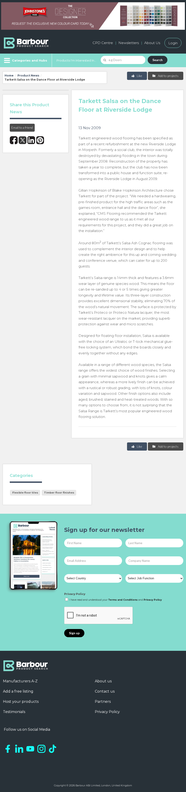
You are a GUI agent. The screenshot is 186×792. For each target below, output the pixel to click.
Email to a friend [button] (22, 127)
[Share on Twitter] (23, 140)
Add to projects (168, 76)
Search (157, 60)
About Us (152, 43)
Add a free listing (18, 691)
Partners (103, 701)
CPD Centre (103, 43)
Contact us (105, 691)
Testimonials (14, 712)
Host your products (21, 701)
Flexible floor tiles (25, 492)
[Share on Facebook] (14, 140)
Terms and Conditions (123, 599)
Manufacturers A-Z (20, 681)
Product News (28, 75)
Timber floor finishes (59, 492)
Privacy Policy (74, 594)
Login (173, 43)
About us (103, 681)
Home (9, 75)
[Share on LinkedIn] (31, 140)
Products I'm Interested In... (76, 60)
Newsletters (128, 43)
